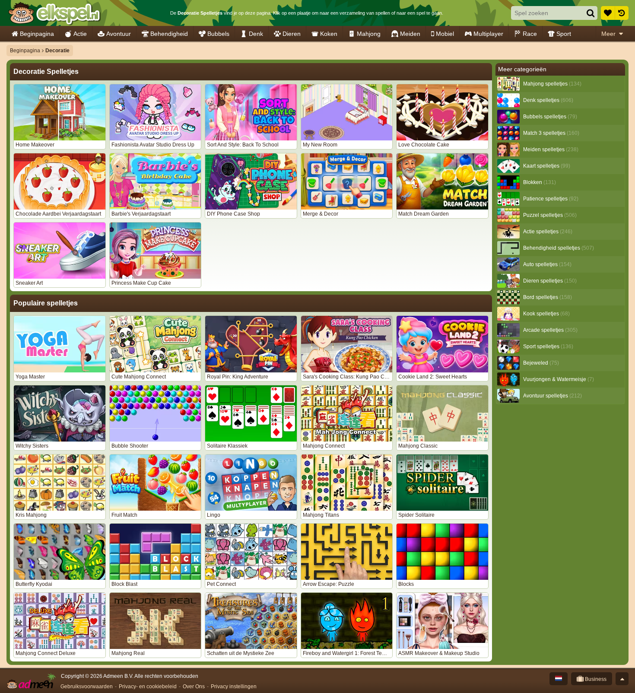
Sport (563, 33)
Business (595, 679)
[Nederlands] (558, 678)
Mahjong (369, 33)
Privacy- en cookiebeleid (148, 686)
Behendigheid (169, 33)
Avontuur (118, 33)
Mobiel (445, 33)
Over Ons (194, 686)
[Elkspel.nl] (54, 13)
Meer (608, 33)
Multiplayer (488, 33)
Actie (80, 33)
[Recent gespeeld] (622, 13)
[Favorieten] (608, 13)
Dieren (292, 33)
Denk (256, 33)
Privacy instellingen (234, 686)
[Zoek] (590, 13)
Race (530, 33)
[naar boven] (622, 678)
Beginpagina (37, 33)
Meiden (410, 33)
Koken (328, 33)
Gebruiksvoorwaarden (86, 686)
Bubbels (218, 33)
